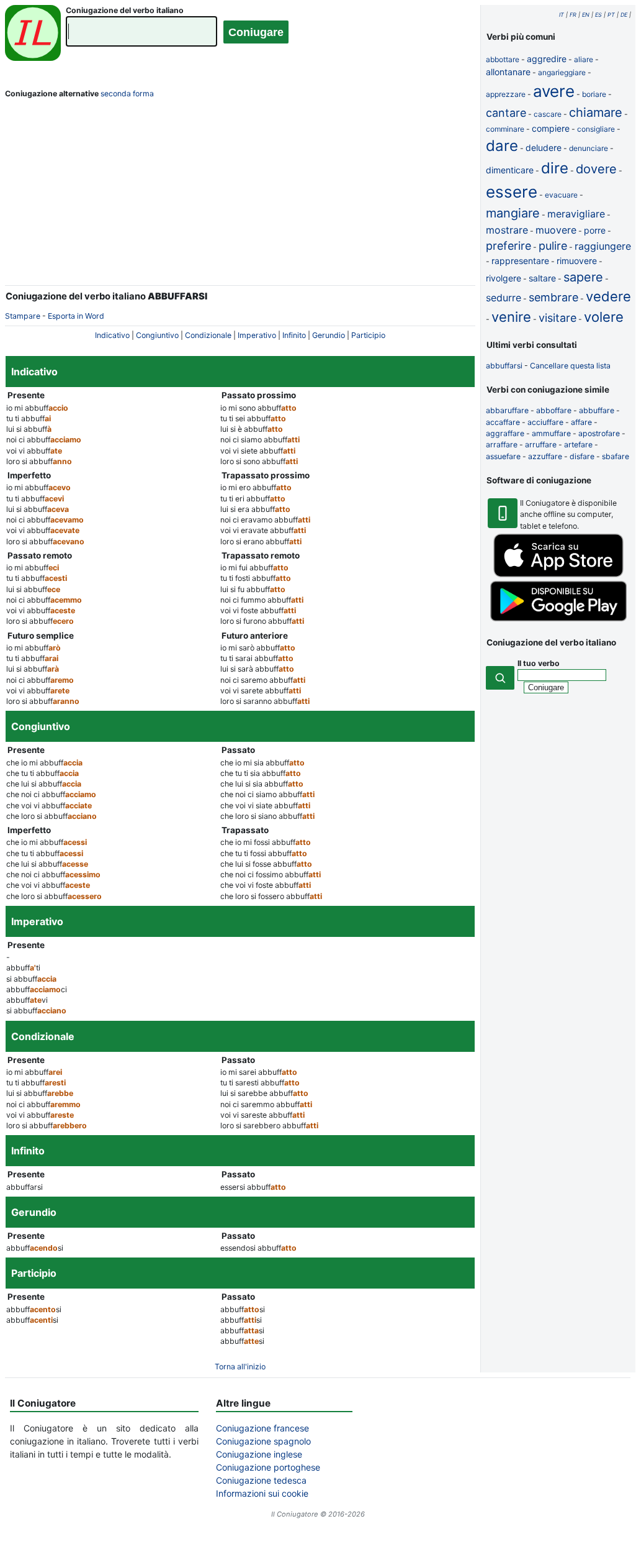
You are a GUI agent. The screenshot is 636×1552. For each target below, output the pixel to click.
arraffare (501, 444)
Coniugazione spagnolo (263, 1441)
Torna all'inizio (240, 1366)
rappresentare (520, 260)
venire (511, 317)
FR (573, 14)
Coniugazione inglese (259, 1454)
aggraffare (505, 433)
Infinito (294, 335)
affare (581, 422)
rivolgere (503, 278)
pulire (553, 245)
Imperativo (257, 335)
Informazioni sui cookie (262, 1493)
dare (502, 146)
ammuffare (551, 433)
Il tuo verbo (538, 663)
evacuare (561, 194)
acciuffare (545, 422)
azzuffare (545, 456)
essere (511, 191)
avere (554, 91)
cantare (506, 112)
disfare (582, 456)
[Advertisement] (240, 194)
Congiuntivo (157, 335)
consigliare (596, 129)
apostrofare (599, 433)
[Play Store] (558, 618)
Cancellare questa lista (570, 365)
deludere (544, 147)
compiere (551, 128)
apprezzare (506, 94)
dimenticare (510, 170)
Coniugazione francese (262, 1428)
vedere (608, 296)
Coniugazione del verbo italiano (125, 10)
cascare (548, 114)
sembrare (553, 297)
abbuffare (596, 410)
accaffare (503, 422)
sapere (583, 277)
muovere (555, 230)
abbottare (502, 59)
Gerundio (328, 335)
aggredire (547, 58)
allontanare (508, 71)
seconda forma (127, 93)
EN (585, 14)
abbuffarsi (504, 365)
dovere (596, 169)
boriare (594, 94)
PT (611, 14)
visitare (557, 317)
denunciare (588, 148)
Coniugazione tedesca (261, 1480)
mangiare (513, 213)
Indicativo (112, 335)
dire (554, 168)
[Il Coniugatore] (33, 34)
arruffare (541, 444)
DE (623, 14)
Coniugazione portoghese (268, 1467)
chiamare (595, 112)
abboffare (553, 410)
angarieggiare (562, 72)
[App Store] (558, 574)
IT (561, 14)
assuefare (503, 456)
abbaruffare (507, 410)
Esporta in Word (76, 316)
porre (595, 230)
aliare (583, 59)
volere (604, 317)
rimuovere (577, 260)
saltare (542, 278)
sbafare (615, 456)
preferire (508, 245)
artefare (578, 444)
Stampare (22, 316)
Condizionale (208, 335)
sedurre (503, 297)
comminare (505, 129)
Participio (368, 335)
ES (598, 14)
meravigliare (576, 214)
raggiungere (603, 246)
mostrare (507, 230)
